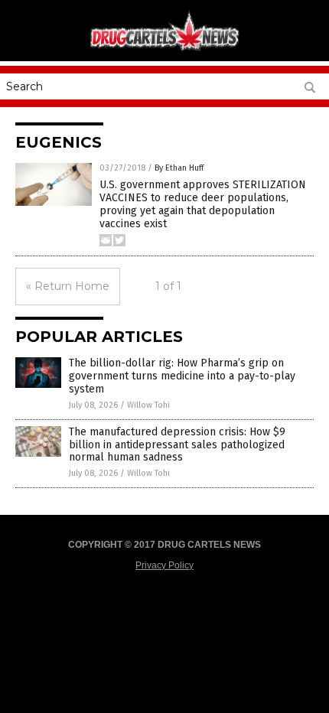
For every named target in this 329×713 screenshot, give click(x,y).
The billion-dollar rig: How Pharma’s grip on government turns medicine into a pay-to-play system (182, 376)
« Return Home (67, 286)
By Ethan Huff (179, 168)
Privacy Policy (164, 565)
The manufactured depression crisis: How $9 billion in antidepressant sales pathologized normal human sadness (177, 444)
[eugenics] (164, 49)
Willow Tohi (148, 405)
